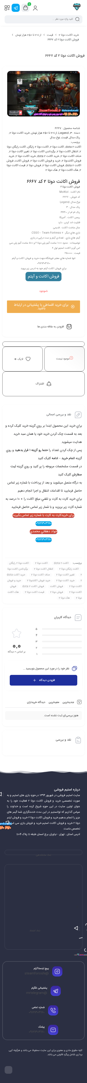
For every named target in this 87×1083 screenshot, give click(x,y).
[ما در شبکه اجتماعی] (16, 8)
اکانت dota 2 (73, 147)
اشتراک (40, 383)
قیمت (50, 35)
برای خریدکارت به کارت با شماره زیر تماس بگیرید (43, 515)
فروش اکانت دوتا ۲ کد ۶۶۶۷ (53, 182)
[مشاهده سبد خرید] (25, 8)
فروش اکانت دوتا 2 (53, 165)
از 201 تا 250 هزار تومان (28, 35)
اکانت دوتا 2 (57, 147)
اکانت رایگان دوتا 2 (69, 569)
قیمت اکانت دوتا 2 (34, 592)
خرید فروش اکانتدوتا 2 (38, 581)
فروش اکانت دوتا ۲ (70, 187)
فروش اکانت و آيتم (43, 276)
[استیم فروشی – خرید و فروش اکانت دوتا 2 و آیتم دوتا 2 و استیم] (77, 7)
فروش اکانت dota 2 (33, 586)
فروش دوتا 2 (34, 165)
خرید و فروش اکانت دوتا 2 (45, 160)
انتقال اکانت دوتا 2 (67, 151)
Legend (63, 133)
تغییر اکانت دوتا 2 (19, 151)
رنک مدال (74, 137)
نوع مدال (55, 137)
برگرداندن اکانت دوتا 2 (43, 151)
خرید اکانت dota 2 (48, 156)
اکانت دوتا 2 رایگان (38, 147)
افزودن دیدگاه (47, 680)
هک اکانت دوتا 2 (68, 170)
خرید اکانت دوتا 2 (69, 35)
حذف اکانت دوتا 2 (71, 156)
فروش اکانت (22, 160)
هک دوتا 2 (51, 170)
